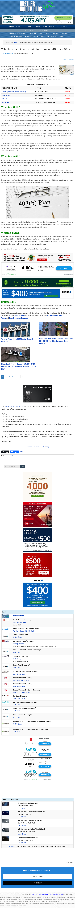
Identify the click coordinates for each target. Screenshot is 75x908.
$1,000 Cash (17, 724)
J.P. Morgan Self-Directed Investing (14, 91)
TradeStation (6, 95)
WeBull (4, 99)
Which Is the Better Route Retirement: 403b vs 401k (35, 49)
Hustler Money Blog (37, 6)
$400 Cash (16, 667)
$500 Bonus (17, 659)
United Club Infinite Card (14, 406)
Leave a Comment (68, 59)
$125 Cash (16, 711)
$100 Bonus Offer (19, 686)
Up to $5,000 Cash (19, 622)
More (21, 451)
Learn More (22, 808)
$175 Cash (16, 717)
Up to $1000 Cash (19, 674)
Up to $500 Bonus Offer (21, 680)
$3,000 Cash (17, 637)
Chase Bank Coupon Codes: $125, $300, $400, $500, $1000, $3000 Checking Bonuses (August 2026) (18, 366)
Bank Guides (11, 456)
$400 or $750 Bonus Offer (21, 692)
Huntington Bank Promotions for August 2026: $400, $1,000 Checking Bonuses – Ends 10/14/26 (56, 341)
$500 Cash (16, 652)
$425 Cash (16, 705)
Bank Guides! (20, 315)
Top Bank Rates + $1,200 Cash (23, 631)
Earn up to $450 (18, 644)
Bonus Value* (11, 846)
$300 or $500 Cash (19, 698)
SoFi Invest (5, 102)
